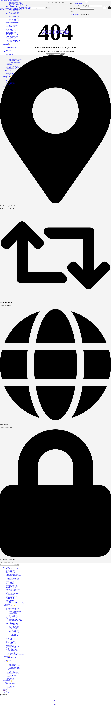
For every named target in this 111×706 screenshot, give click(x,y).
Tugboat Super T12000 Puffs (16, 5)
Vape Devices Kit (10, 74)
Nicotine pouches (10, 597)
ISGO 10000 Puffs (13, 616)
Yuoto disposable (10, 594)
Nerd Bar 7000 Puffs (14, 19)
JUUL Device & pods (11, 47)
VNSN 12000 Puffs (14, 626)
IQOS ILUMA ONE (14, 60)
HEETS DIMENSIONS (12, 66)
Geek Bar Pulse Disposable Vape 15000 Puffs (17, 577)
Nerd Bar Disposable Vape (12, 13)
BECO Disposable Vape (12, 41)
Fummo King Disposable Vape (13, 40)
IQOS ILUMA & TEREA (15, 59)
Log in (72, 11)
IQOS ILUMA (12, 58)
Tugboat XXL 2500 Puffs (12, 592)
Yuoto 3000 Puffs (10, 33)
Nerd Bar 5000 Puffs (14, 18)
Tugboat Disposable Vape (12, 618)
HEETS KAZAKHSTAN (12, 67)
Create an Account (78, 3)
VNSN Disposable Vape (12, 6)
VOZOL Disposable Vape (12, 22)
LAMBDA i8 (9, 63)
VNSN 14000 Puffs (14, 12)
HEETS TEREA (10, 64)
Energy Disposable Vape (12, 36)
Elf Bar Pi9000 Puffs (11, 30)
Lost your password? (75, 14)
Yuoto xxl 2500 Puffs (11, 32)
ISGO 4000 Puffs (10, 581)
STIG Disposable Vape (11, 37)
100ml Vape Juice (10, 83)
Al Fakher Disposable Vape (12, 568)
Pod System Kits (10, 73)
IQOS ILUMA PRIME (14, 62)
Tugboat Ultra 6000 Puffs (15, 2)
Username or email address (79, 6)
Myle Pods (8, 50)
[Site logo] (9, 10)
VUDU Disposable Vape (12, 39)
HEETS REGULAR (11, 69)
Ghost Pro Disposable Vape (12, 35)
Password (75, 8)
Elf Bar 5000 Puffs (10, 28)
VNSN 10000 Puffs (14, 624)
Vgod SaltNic (9, 601)
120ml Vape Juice (10, 84)
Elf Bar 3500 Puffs (10, 26)
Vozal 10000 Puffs (13, 25)
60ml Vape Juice (10, 82)
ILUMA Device (10, 54)
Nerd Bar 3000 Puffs (14, 16)
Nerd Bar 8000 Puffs (14, 20)
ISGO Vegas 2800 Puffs (12, 586)
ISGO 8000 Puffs (10, 583)
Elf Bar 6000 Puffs (10, 29)
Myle (7, 49)
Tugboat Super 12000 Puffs (15, 3)
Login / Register (7, 692)
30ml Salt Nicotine (10, 80)
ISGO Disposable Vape (11, 585)
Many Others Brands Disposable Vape (15, 43)
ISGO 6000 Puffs (10, 582)
